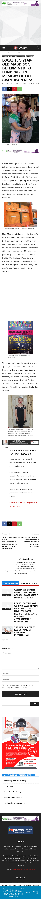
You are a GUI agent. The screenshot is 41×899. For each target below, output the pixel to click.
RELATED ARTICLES (10, 583)
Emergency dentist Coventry (14, 781)
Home (4, 53)
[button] (3, 48)
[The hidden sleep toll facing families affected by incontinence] (7, 630)
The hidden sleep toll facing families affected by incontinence (26, 631)
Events (22, 56)
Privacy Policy (35, 892)
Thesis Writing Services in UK (14, 803)
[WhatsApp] (19, 89)
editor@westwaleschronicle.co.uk (24, 870)
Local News (30, 56)
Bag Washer (8, 786)
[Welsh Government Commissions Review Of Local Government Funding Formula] (7, 592)
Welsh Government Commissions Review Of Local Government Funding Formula (26, 594)
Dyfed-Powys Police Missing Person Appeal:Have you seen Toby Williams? (30, 541)
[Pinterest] (14, 89)
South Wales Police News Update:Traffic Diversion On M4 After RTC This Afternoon (11, 543)
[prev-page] (3, 640)
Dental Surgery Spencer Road (14, 797)
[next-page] (7, 640)
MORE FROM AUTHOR (29, 583)
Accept (28, 892)
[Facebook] (4, 89)
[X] (9, 89)
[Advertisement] (20, 23)
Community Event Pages (15, 53)
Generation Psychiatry (12, 792)
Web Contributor (9, 84)
